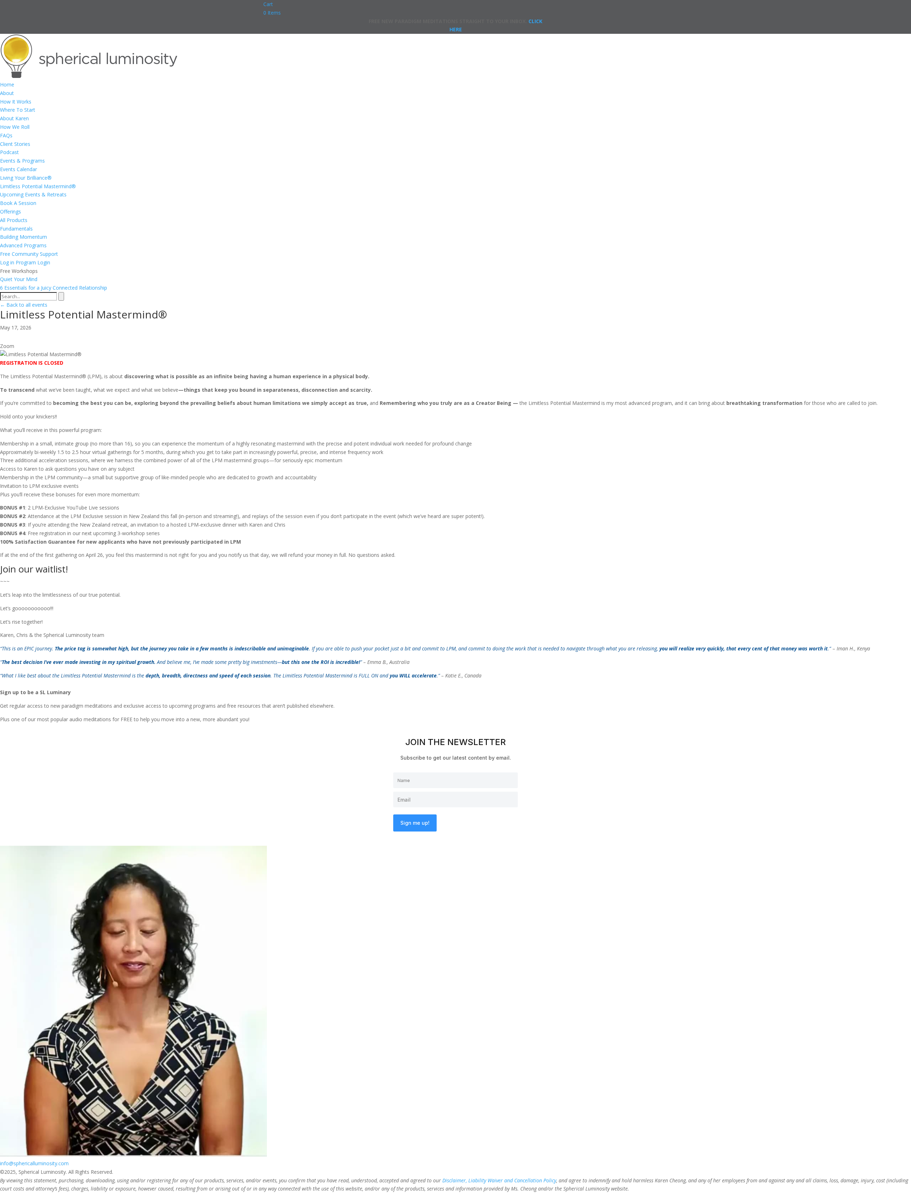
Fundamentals (16, 228)
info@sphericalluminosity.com (34, 1163)
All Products (13, 220)
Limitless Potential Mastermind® (38, 186)
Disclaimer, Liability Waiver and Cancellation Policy (499, 1180)
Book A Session (18, 203)
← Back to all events (23, 304)
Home (7, 84)
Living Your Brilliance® (26, 177)
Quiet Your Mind (18, 279)
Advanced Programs (23, 245)
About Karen (14, 118)
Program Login (33, 262)
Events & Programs (22, 160)
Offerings (10, 211)
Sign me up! (415, 823)
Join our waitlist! (34, 569)
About (7, 93)
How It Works (15, 101)
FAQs (6, 135)
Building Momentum (23, 236)
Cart (268, 4)
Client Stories (15, 144)
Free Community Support (29, 253)
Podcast (9, 152)
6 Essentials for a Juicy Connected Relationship (53, 287)
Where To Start (17, 109)
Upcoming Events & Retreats (33, 194)
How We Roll (15, 126)
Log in (7, 262)
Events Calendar (18, 169)
